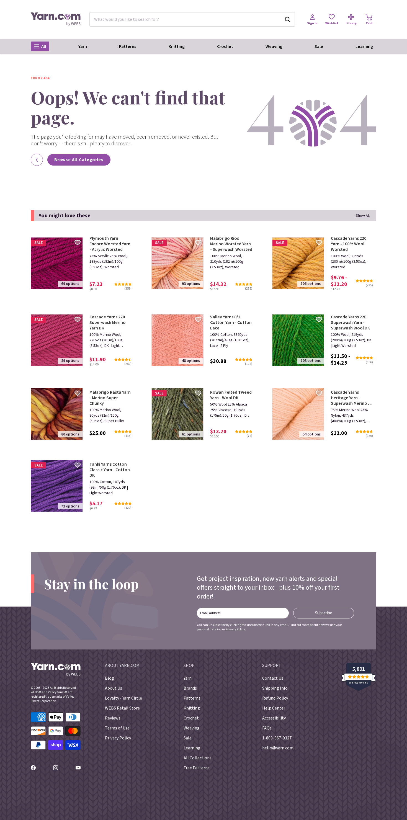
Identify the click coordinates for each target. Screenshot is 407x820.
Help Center (273, 708)
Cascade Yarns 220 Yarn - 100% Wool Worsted (348, 244)
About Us (113, 688)
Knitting (177, 46)
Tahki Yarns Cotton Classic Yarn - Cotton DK (109, 469)
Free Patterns (197, 768)
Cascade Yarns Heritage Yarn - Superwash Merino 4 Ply (350, 398)
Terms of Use (117, 728)
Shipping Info (275, 688)
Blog (109, 678)
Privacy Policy (235, 629)
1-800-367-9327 (277, 738)
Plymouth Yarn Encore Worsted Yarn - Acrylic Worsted (109, 244)
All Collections (198, 758)
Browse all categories (79, 160)
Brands (190, 688)
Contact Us (272, 678)
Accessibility (274, 718)
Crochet (225, 46)
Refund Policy (275, 698)
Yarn (82, 46)
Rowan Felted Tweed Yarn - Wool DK (231, 395)
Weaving (274, 46)
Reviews (112, 718)
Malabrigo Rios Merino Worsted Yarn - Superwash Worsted (231, 244)
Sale (319, 46)
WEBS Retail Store (122, 708)
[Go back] (37, 160)
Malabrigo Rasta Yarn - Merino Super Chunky (110, 398)
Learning (364, 46)
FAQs (267, 728)
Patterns (127, 46)
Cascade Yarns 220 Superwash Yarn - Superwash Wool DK (350, 322)
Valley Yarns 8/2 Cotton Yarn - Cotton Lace (231, 322)
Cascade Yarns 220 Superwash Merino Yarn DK (107, 322)
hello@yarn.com (277, 748)
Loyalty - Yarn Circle (123, 698)
